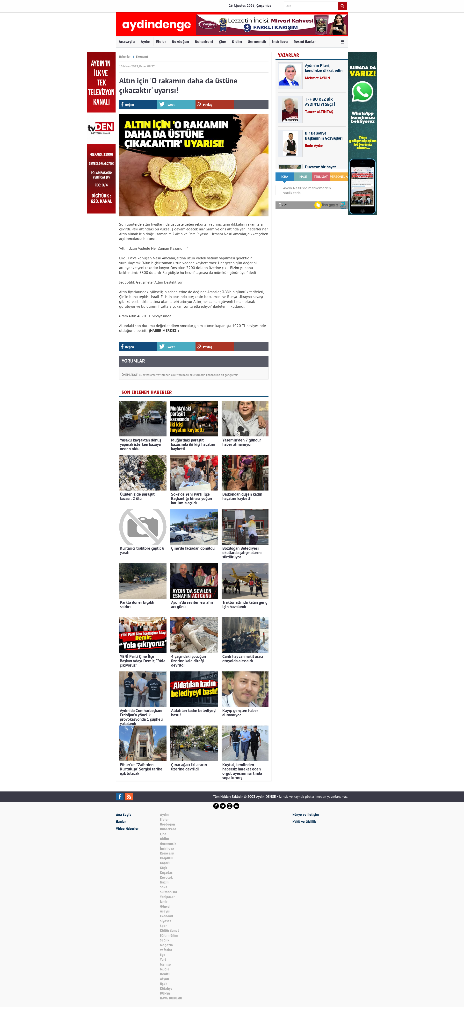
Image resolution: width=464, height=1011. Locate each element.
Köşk (163, 868)
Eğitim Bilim (169, 935)
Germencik (257, 41)
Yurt (163, 960)
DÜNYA (165, 993)
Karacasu (167, 853)
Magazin (166, 945)
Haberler (125, 56)
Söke (163, 887)
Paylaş (207, 105)
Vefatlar (166, 950)
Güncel (165, 906)
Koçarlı (165, 863)
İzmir (163, 902)
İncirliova (280, 41)
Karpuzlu (166, 858)
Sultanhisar (168, 892)
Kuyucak (166, 878)
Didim (237, 41)
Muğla (164, 969)
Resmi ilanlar (305, 41)
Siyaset (165, 921)
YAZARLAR (288, 55)
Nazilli (164, 882)
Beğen (129, 105)
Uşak (163, 984)
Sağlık (164, 940)
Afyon (164, 979)
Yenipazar (167, 897)
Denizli (165, 974)
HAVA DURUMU (171, 998)
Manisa (165, 964)
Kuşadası (167, 873)
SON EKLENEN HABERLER (147, 392)
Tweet (170, 105)
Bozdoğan (180, 41)
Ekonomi (142, 56)
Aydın (145, 41)
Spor (163, 926)
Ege (162, 955)
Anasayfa (127, 41)
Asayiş (165, 911)
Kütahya (166, 989)
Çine (222, 41)
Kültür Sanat (169, 931)
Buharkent (204, 41)
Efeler (161, 41)
